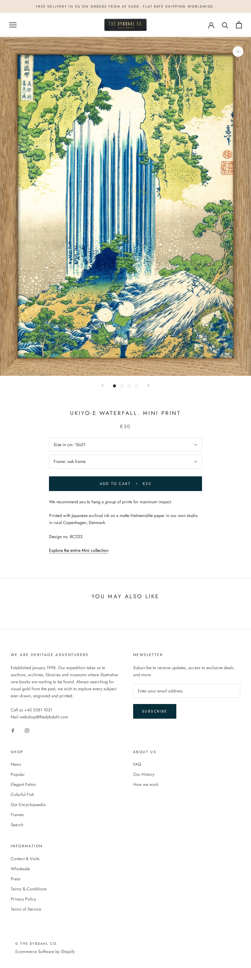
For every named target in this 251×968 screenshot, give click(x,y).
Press (16, 879)
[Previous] (102, 385)
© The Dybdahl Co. (36, 943)
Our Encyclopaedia (28, 804)
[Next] (148, 385)
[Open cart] (239, 24)
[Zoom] (238, 51)
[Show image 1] (114, 385)
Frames (17, 815)
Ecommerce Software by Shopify (45, 951)
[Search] (225, 25)
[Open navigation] (13, 25)
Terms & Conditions (29, 889)
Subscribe (154, 711)
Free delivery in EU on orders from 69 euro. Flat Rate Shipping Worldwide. (125, 6)
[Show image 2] (121, 385)
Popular (18, 774)
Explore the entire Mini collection (78, 550)
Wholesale (20, 869)
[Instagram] (27, 730)
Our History (143, 774)
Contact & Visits (25, 859)
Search (17, 825)
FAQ (137, 764)
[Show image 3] (129, 385)
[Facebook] (13, 730)
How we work (145, 784)
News (16, 764)
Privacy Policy (23, 899)
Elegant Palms (23, 784)
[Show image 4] (136, 385)
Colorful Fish (22, 794)
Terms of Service (26, 909)
